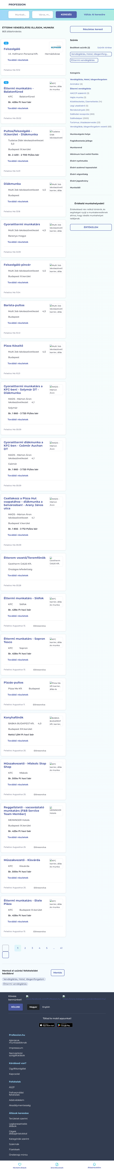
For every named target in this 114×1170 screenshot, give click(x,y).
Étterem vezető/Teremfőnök (25, 557)
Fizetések (14, 1149)
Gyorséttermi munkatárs (22, 224)
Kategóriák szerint (19, 1139)
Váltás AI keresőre (94, 14)
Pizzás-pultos (13, 682)
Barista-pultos (14, 305)
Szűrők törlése (104, 47)
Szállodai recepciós (82, 114)
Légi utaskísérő (79, 105)
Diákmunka (12, 183)
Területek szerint (18, 1118)
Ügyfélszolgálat (17, 1068)
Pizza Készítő (13, 345)
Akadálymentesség (20, 1105)
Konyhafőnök (13, 717)
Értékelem (91, 227)
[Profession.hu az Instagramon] (83, 998)
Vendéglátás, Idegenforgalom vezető (90, 126)
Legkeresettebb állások (18, 1125)
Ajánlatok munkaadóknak (18, 1041)
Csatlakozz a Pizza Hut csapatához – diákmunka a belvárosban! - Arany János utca (23, 503)
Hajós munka (78, 97)
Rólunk (15, 1007)
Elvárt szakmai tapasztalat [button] (83, 167)
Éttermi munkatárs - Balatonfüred (19, 90)
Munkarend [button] (76, 147)
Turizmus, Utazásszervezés (85, 122)
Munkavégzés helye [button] (80, 134)
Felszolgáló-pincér (17, 264)
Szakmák (14, 1144)
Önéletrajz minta (18, 1154)
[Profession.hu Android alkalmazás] (65, 1025)
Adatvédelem (16, 1100)
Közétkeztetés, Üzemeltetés (86, 101)
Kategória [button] (75, 73)
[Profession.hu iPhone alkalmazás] (47, 1025)
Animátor (76, 84)
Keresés (66, 14)
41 (61, 948)
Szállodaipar (79, 118)
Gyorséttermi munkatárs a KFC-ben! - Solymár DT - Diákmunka (23, 390)
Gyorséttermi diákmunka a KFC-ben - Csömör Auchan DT (23, 446)
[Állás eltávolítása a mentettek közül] (60, 69)
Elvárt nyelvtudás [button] (79, 161)
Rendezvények (79, 110)
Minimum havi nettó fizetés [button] (84, 154)
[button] (91, 54)
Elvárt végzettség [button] (79, 174)
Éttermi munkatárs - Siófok (24, 598)
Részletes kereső (93, 29)
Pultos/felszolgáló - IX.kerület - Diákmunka (21, 132)
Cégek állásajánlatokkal (18, 1132)
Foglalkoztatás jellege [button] (81, 141)
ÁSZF (12, 1087)
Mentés (57, 972)
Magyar (33, 1007)
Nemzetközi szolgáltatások (17, 1054)
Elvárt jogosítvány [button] (79, 181)
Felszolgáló (12, 49)
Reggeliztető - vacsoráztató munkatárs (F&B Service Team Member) (24, 811)
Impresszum (16, 1048)
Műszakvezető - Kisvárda (22, 860)
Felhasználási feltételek (16, 1093)
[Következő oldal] (5, 954)
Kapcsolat (14, 1074)
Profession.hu (17, 4)
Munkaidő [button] (75, 187)
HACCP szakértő (79, 93)
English (46, 1007)
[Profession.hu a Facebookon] (42, 998)
